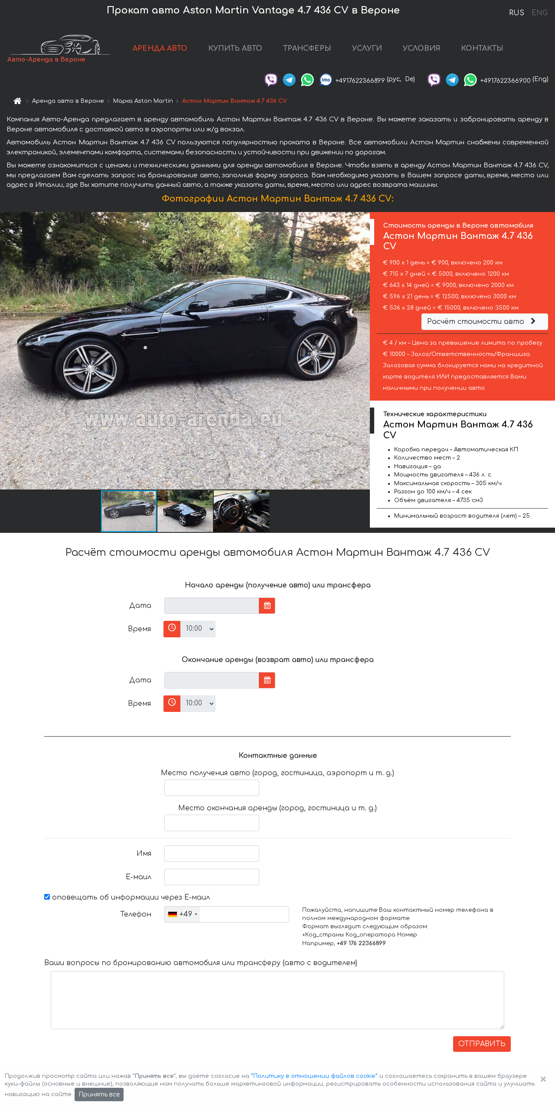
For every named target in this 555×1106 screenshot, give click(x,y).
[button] (185, 511)
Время (139, 629)
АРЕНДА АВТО (160, 48)
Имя (144, 854)
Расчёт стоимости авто (476, 322)
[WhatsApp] (307, 79)
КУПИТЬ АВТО (235, 48)
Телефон (135, 914)
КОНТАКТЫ (482, 48)
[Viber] (271, 79)
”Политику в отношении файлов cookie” (314, 1076)
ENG (539, 13)
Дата (140, 606)
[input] (211, 605)
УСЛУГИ (367, 48)
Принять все (99, 1094)
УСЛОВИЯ (421, 48)
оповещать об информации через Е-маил (130, 897)
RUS (516, 13)
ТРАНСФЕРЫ (307, 48)
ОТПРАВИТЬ (482, 1044)
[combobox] (182, 914)
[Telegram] (289, 79)
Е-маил (138, 877)
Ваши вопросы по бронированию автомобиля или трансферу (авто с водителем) (200, 963)
